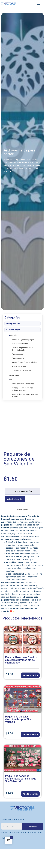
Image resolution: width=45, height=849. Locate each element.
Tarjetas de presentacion (21, 370)
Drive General (14, 329)
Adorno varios (14, 375)
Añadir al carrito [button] (30, 675)
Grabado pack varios (20, 344)
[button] (38, 3)
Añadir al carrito (14, 499)
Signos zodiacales (19, 366)
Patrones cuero (18, 358)
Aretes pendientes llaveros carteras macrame (22, 389)
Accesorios (13, 335)
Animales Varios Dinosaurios (23, 384)
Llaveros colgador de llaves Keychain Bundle (22, 349)
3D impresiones (13, 323)
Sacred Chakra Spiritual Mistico (24, 362)
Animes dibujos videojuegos (23, 340)
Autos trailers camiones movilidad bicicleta (25, 395)
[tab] (22, 509)
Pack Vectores (17, 354)
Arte (10, 379)
